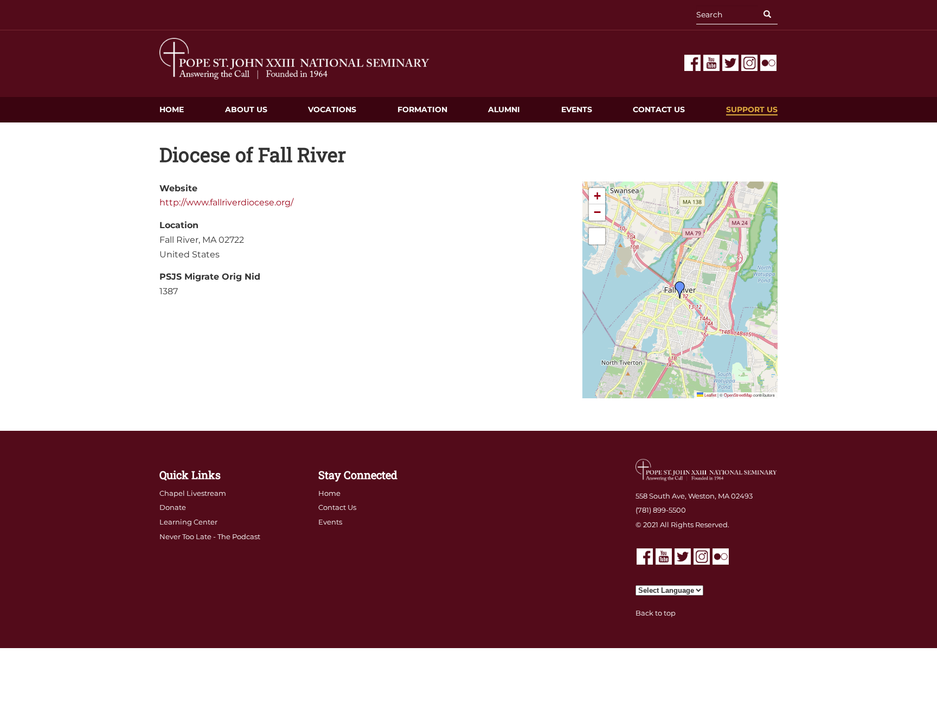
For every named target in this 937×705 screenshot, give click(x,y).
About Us (246, 109)
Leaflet (709, 395)
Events (576, 109)
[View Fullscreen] (597, 236)
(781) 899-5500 (661, 510)
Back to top (656, 613)
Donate (172, 507)
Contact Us (659, 109)
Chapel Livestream (192, 493)
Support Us (752, 109)
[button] (680, 290)
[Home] (295, 58)
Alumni (504, 109)
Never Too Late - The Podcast (209, 536)
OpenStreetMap (738, 395)
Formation (422, 109)
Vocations (332, 109)
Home (171, 109)
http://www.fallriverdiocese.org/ (226, 202)
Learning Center (188, 522)
